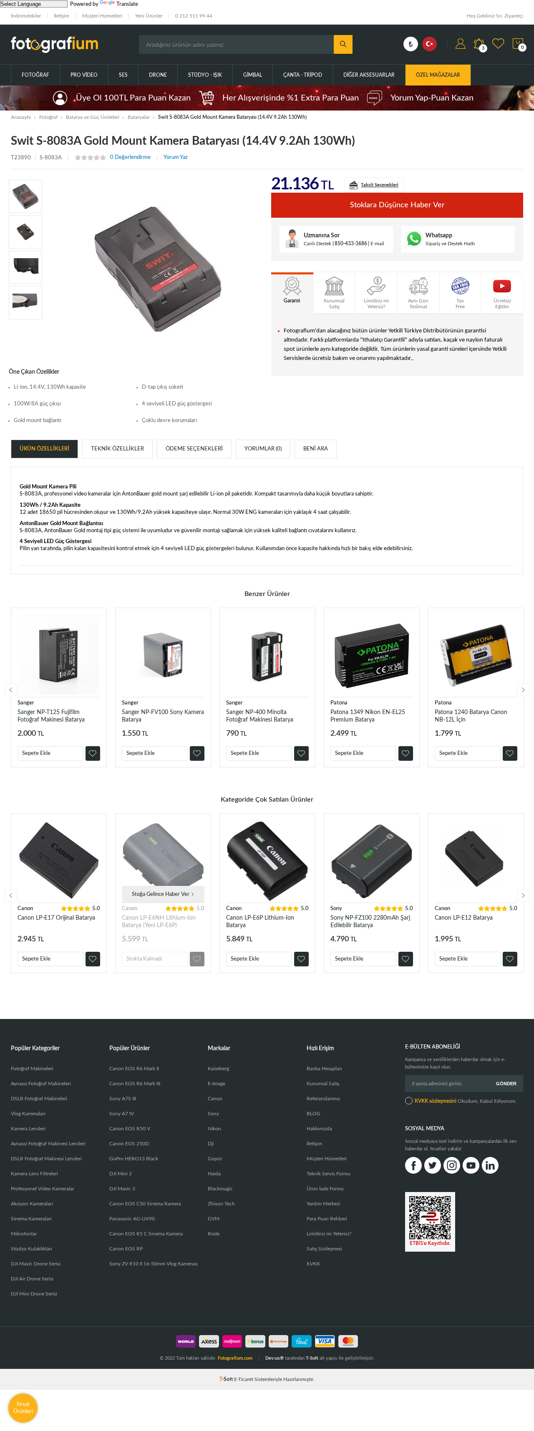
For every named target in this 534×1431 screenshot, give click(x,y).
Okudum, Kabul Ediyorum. (465, 1101)
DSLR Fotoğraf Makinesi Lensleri (46, 1158)
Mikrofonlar (24, 1233)
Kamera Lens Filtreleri (34, 1173)
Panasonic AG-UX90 (132, 1218)
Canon (25, 908)
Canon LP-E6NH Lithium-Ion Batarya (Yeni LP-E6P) (159, 921)
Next (523, 690)
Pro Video (84, 75)
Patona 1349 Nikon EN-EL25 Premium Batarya (367, 716)
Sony (336, 908)
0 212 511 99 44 (193, 15)
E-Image (216, 1083)
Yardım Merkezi (323, 1203)
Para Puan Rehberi (327, 1218)
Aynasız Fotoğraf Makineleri (41, 1083)
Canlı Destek (317, 243)
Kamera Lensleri (28, 1128)
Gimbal (252, 75)
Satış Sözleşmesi (324, 1248)
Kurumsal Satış (323, 1083)
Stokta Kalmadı (144, 959)
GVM (213, 1218)
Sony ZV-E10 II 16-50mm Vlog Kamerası (153, 1263)
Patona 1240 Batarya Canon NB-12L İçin (471, 716)
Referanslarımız (323, 1098)
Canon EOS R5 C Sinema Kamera (146, 1233)
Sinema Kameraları (31, 1218)
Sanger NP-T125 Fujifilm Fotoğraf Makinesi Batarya (51, 716)
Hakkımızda (319, 1128)
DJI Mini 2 (120, 1173)
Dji (211, 1143)
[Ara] (343, 44)
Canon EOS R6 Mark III (134, 1083)
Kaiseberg (218, 1068)
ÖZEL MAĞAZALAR (438, 75)
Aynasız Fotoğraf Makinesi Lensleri (48, 1143)
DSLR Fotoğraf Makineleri (39, 1098)
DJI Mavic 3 (122, 1188)
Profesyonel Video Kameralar (42, 1188)
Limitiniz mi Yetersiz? (329, 1233)
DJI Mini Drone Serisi (34, 1293)
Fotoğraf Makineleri (32, 1068)
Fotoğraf (35, 75)
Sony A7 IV (121, 1113)
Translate (127, 4)
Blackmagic (220, 1188)
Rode (213, 1233)
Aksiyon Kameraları (32, 1203)
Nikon (214, 1128)
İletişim (61, 15)
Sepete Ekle (36, 753)
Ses (123, 75)
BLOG (313, 1113)
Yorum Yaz (176, 157)
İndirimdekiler (26, 15)
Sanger (26, 703)
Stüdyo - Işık (205, 75)
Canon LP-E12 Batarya (464, 918)
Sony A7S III (122, 1098)
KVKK (313, 1263)
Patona (339, 703)
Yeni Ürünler (148, 15)
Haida (214, 1173)
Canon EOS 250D (129, 1143)
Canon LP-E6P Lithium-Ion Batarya (260, 921)
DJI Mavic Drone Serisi (35, 1263)
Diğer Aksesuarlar (369, 75)
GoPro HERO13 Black (133, 1158)
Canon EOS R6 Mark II (134, 1068)
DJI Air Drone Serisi (32, 1278)
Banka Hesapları (324, 1068)
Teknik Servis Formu (328, 1173)
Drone (158, 75)
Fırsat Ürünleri (23, 1407)
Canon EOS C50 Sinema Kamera (145, 1203)
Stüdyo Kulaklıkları (31, 1248)
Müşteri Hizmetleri (102, 15)
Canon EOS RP (126, 1248)
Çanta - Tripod (302, 75)
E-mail (377, 243)
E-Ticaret (243, 1379)
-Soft (226, 1379)
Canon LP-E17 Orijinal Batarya (56, 918)
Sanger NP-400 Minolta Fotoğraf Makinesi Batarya (259, 716)
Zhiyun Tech (221, 1203)
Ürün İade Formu (325, 1188)
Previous (11, 690)
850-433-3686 (351, 243)
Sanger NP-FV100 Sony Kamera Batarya (163, 716)
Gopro (215, 1158)
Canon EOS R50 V (129, 1128)
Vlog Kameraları (28, 1113)
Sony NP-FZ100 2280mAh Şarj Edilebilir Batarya (370, 921)
